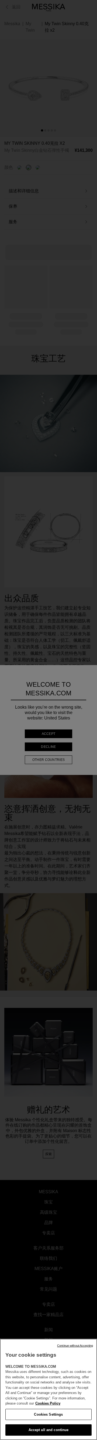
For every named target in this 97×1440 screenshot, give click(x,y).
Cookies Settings (48, 1414)
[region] (48, 1389)
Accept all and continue (49, 1430)
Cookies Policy (47, 1403)
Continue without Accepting (75, 1345)
